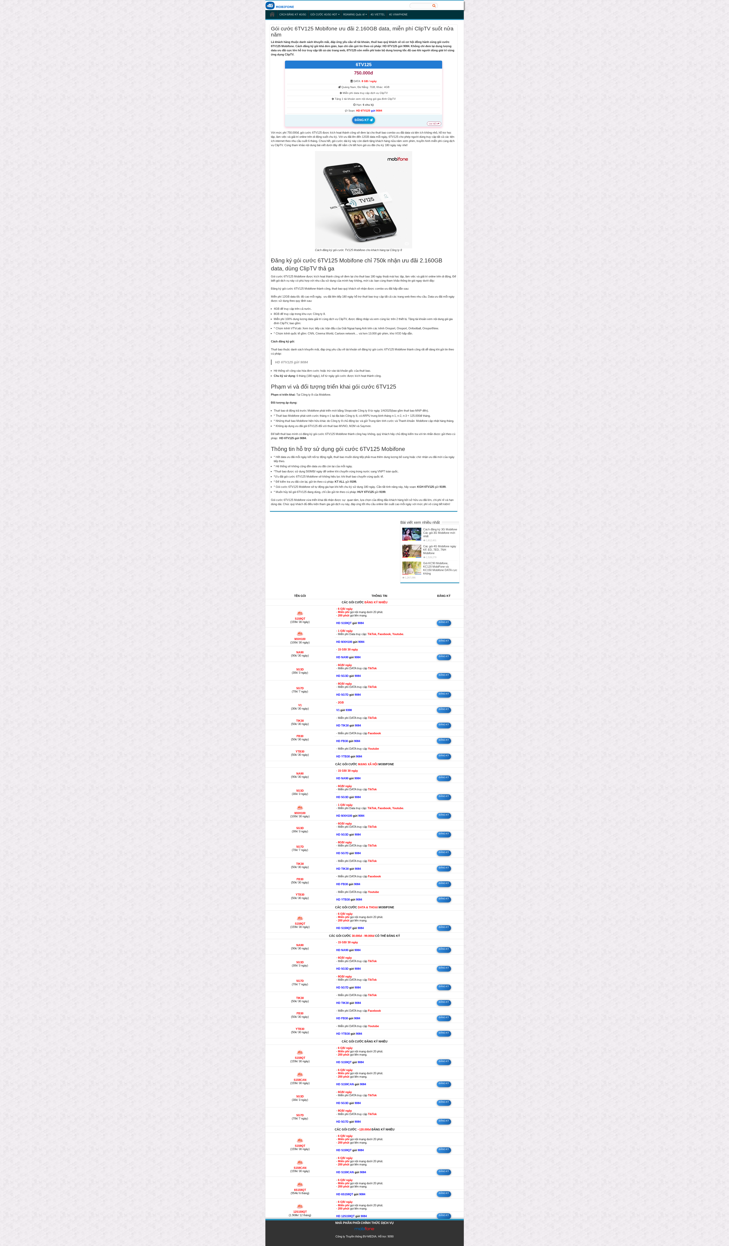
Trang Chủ (272, 14)
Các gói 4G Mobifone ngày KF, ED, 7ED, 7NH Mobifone (439, 550)
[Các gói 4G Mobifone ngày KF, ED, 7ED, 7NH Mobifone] (411, 551)
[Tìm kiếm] (434, 5)
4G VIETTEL (378, 14)
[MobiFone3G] (280, 5)
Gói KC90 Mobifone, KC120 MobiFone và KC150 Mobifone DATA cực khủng (440, 568)
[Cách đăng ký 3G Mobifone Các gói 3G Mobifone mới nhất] (411, 534)
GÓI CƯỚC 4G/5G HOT (323, 14)
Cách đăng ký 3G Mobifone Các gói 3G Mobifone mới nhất (440, 533)
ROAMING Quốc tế (353, 14)
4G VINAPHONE (398, 14)
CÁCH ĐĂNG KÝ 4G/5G (292, 14)
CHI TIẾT (433, 124)
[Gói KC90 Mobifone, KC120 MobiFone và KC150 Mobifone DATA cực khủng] (411, 568)
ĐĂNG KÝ (362, 120)
